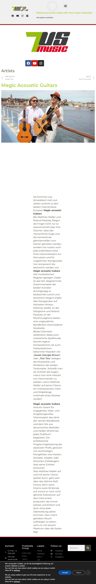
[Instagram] (22, 16)
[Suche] (88, 548)
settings (17, 570)
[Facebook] (12, 16)
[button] (65, 6)
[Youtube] (17, 16)
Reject (78, 572)
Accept (65, 572)
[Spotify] (27, 16)
